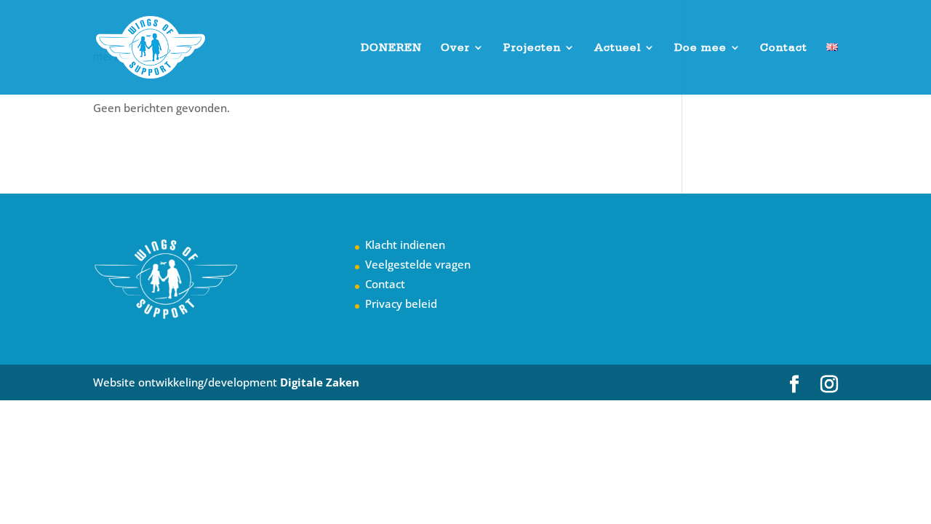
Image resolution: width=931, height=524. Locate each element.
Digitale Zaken (319, 382)
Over (455, 48)
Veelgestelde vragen (418, 264)
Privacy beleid (401, 303)
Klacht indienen (405, 244)
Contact (783, 48)
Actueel (617, 48)
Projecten (532, 48)
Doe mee (700, 48)
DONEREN (391, 48)
